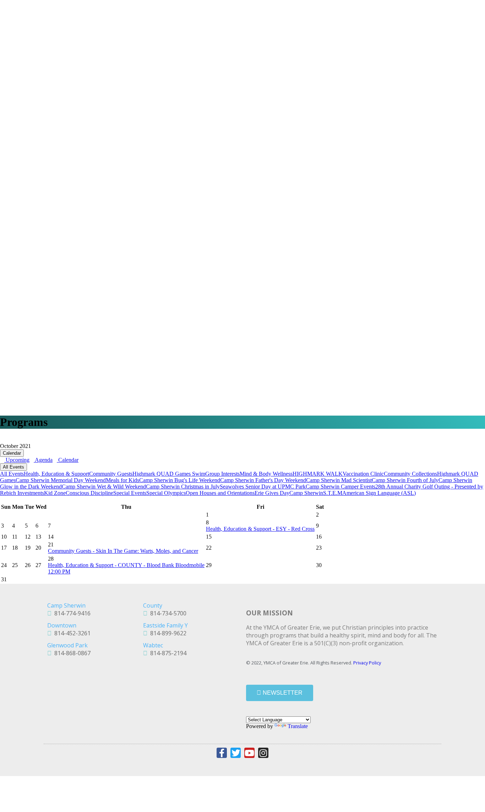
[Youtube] (249, 753)
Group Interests (222, 474)
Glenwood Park (67, 645)
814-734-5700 (166, 613)
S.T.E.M (332, 493)
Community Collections (410, 474)
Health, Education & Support (56, 474)
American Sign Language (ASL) (379, 493)
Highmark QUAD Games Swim (168, 474)
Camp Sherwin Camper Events (340, 487)
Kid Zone (55, 493)
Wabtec (153, 645)
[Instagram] (263, 753)
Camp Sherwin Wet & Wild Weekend (104, 487)
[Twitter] (235, 753)
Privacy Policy (367, 662)
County (152, 605)
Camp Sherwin (306, 493)
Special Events (129, 493)
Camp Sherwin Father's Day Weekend (263, 480)
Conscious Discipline (89, 493)
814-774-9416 (71, 613)
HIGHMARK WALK (318, 474)
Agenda (43, 460)
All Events (13, 467)
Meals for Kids (122, 480)
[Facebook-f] (222, 753)
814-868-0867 (71, 653)
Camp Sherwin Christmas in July (183, 487)
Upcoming (16, 460)
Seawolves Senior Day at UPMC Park (263, 487)
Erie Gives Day (272, 493)
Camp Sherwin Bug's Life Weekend (179, 480)
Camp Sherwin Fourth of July (405, 480)
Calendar (12, 453)
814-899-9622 (166, 633)
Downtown (61, 625)
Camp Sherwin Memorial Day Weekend (61, 480)
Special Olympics (166, 493)
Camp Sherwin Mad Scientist (339, 480)
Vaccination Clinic (363, 474)
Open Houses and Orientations (220, 493)
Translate (298, 726)
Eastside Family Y (165, 625)
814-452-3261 (71, 633)
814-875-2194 (166, 653)
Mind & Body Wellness (266, 474)
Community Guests (110, 474)
